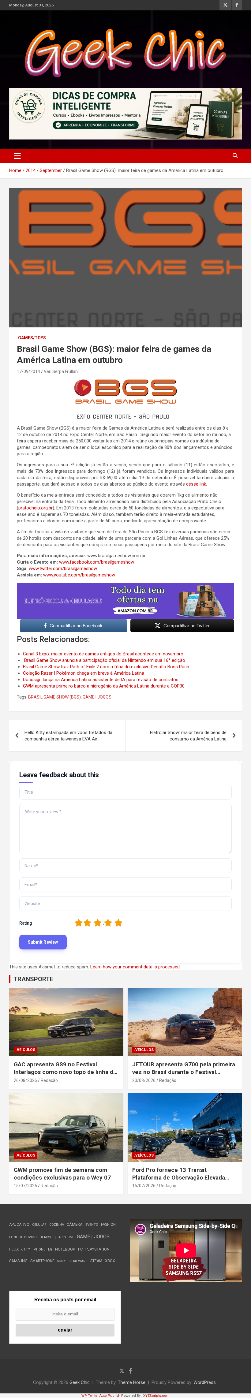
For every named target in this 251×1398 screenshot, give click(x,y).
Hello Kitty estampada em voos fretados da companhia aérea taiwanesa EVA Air (68, 736)
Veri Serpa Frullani (61, 371)
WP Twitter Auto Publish (100, 1396)
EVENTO (91, 1225)
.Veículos (25, 1050)
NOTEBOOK (65, 1249)
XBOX (110, 1260)
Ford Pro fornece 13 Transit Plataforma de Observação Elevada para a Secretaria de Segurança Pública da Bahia (178, 1181)
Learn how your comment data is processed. (135, 967)
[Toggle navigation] (17, 156)
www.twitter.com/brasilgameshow (63, 568)
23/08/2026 (143, 1080)
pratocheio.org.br (35, 508)
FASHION (108, 1224)
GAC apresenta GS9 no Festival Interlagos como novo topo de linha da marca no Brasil (65, 1072)
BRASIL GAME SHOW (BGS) (54, 697)
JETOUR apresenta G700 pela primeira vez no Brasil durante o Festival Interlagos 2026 (183, 1072)
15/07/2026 (25, 1185)
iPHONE (39, 1249)
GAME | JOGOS (97, 697)
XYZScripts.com (156, 1396)
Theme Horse (131, 1382)
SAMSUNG (18, 1260)
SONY (61, 1261)
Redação (49, 1080)
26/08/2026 (25, 1080)
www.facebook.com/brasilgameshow (96, 562)
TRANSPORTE (33, 979)
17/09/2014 (28, 371)
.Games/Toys (31, 337)
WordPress (204, 1382)
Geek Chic (79, 1382)
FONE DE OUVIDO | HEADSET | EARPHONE (41, 1237)
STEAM (96, 1261)
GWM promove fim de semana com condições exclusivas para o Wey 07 (62, 1173)
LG (50, 1249)
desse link (196, 484)
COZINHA (56, 1225)
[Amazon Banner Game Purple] (125, 586)
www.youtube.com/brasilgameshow (79, 575)
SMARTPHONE (42, 1261)
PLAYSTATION (97, 1249)
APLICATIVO (19, 1224)
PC (80, 1249)
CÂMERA (75, 1224)
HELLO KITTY (19, 1249)
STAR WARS (78, 1261)
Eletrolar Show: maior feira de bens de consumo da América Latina (188, 736)
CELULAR (39, 1225)
